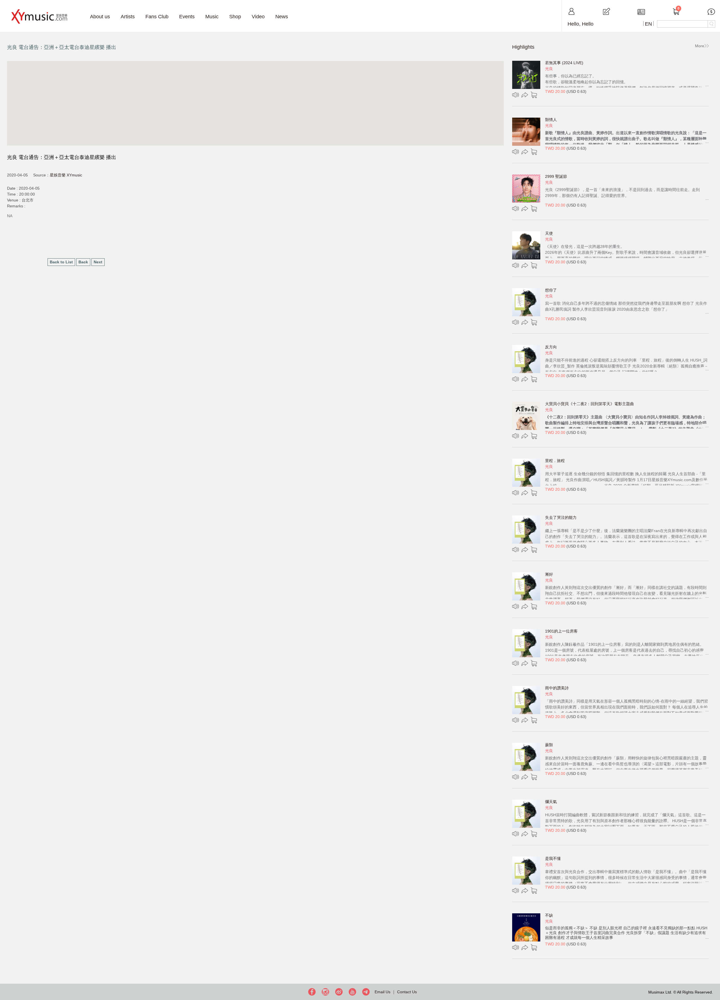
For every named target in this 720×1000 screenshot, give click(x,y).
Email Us (382, 992)
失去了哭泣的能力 (561, 517)
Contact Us (407, 992)
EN (648, 24)
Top (714, 977)
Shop (235, 16)
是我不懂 (553, 858)
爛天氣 (551, 801)
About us (100, 16)
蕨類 (549, 745)
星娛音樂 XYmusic (66, 175)
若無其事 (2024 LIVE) (564, 62)
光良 (549, 68)
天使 (549, 233)
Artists (128, 16)
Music (212, 16)
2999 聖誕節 (556, 176)
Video (258, 16)
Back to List (61, 262)
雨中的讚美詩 (557, 688)
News (281, 16)
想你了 (551, 290)
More (699, 46)
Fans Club (156, 16)
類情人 (551, 119)
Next (98, 262)
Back (83, 262)
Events (187, 16)
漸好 (549, 574)
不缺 (549, 915)
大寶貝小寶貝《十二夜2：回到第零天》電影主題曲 (589, 404)
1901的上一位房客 (561, 631)
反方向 (551, 347)
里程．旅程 (555, 460)
